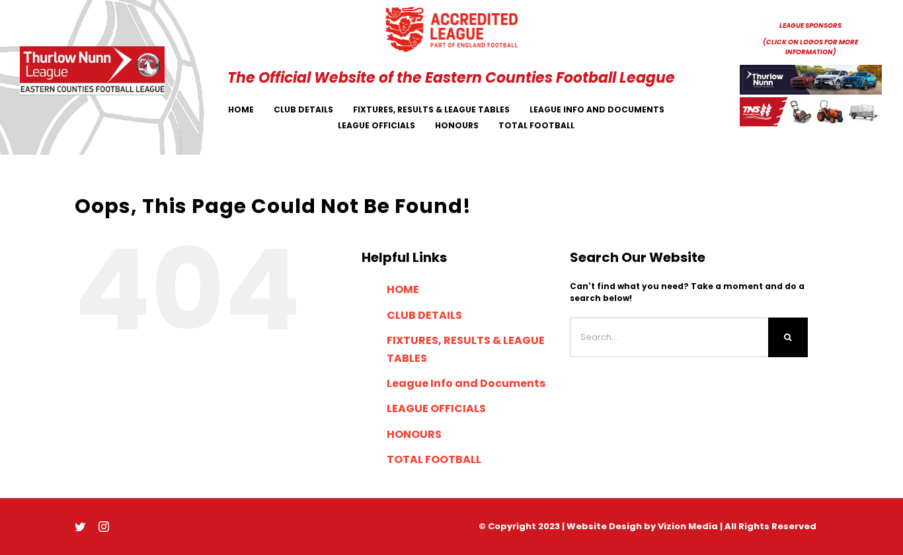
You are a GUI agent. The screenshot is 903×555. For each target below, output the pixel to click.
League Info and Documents (466, 383)
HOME (403, 289)
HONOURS (414, 434)
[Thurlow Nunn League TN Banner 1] (811, 68)
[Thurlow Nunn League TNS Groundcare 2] (811, 101)
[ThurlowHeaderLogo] (92, 50)
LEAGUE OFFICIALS (436, 408)
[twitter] (80, 526)
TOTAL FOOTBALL (434, 459)
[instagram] (103, 526)
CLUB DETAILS (424, 315)
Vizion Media (688, 526)
